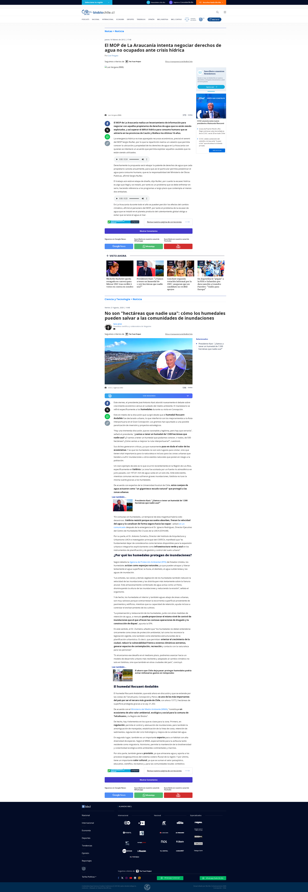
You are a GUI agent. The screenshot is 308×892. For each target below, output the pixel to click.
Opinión (151, 19)
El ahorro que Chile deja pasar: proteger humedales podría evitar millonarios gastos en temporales (163, 671)
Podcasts (85, 19)
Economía (120, 19)
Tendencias (141, 19)
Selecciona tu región (94, 2)
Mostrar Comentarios (148, 231)
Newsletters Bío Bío (158, 2)
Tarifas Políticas (88, 877)
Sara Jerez (117, 324)
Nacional (95, 19)
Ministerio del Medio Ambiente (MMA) (149, 709)
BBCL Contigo (176, 19)
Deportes (130, 19)
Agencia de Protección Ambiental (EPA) (148, 562)
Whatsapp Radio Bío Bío (214, 878)
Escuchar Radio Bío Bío (212, 2)
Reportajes (87, 860)
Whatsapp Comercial (172, 878)
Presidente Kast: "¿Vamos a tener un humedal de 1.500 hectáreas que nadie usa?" (161, 501)
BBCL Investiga (162, 19)
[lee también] (123, 505)
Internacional (107, 19)
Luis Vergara (113, 55)
